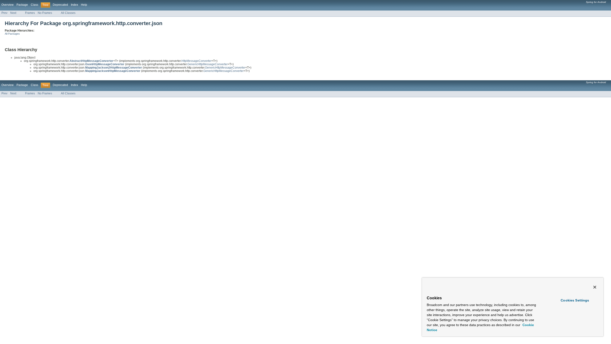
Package (22, 4)
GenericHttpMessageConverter (207, 64)
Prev (4, 13)
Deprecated (60, 4)
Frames (30, 13)
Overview (7, 4)
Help (84, 4)
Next (13, 13)
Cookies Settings (575, 300)
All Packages (12, 33)
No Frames (45, 13)
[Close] (595, 287)
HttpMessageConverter (196, 61)
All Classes (68, 13)
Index (74, 4)
